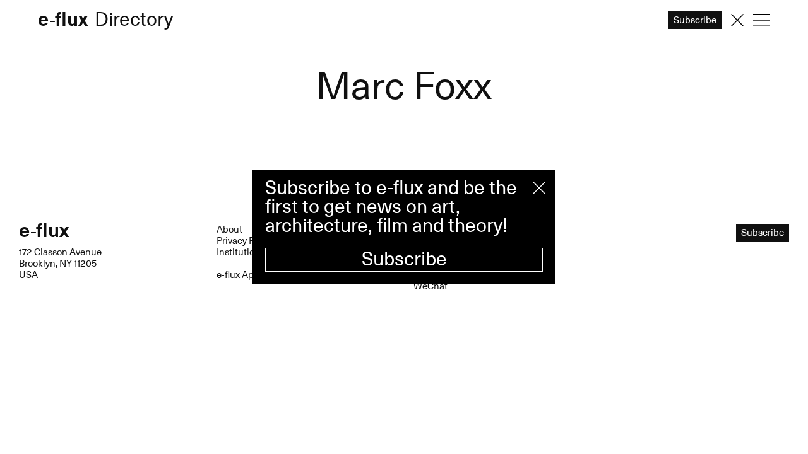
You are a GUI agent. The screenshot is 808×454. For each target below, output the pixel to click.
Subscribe (404, 259)
